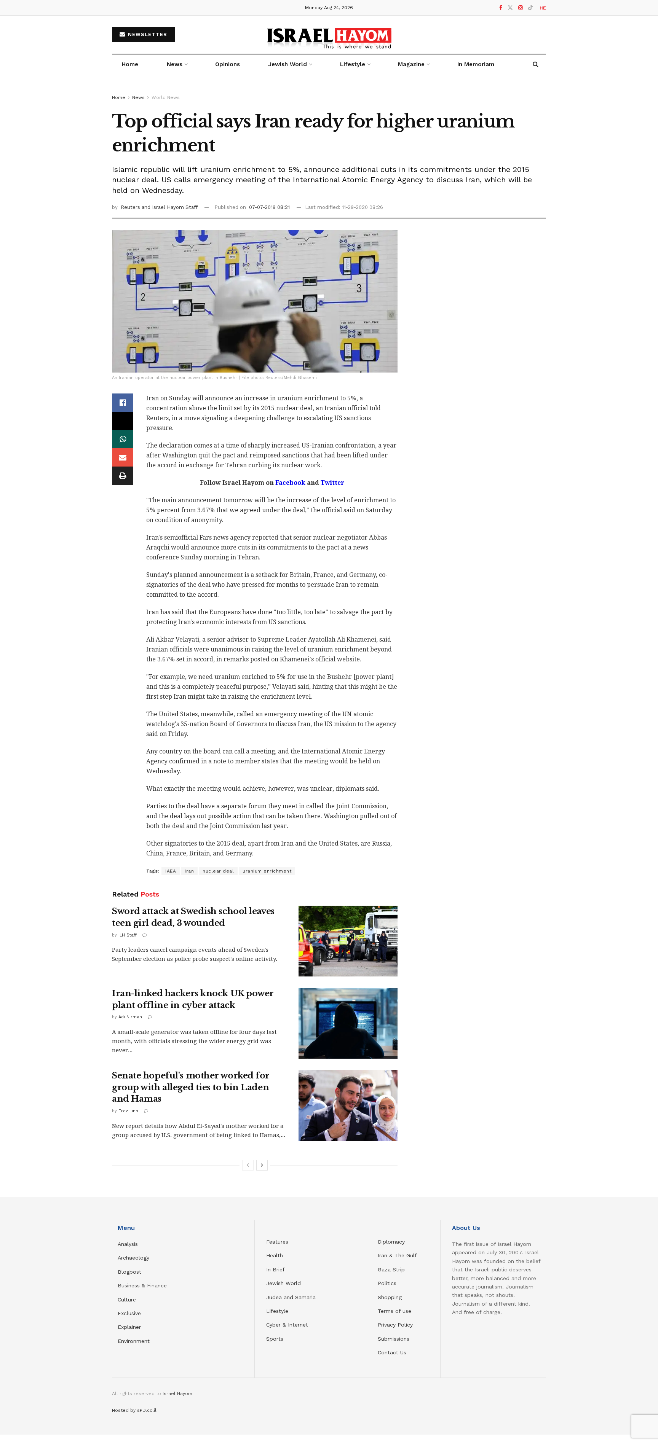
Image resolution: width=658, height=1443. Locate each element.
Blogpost (129, 1272)
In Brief (275, 1269)
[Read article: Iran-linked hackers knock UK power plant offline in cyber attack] (348, 1023)
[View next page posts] (262, 1165)
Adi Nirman (130, 1017)
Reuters (131, 207)
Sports (274, 1339)
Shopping (390, 1297)
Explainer (129, 1327)
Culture (127, 1299)
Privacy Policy (395, 1325)
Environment (134, 1341)
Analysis (129, 1244)
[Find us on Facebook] (500, 8)
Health (274, 1255)
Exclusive (129, 1313)
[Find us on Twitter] (510, 8)
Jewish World (283, 1283)
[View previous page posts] (248, 1165)
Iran (189, 871)
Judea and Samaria (291, 1297)
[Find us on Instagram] (520, 8)
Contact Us (392, 1352)
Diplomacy (392, 1242)
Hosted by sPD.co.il (134, 1410)
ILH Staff (127, 935)
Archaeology (133, 1258)
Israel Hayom (177, 1393)
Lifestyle (277, 1311)
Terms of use (394, 1311)
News (174, 64)
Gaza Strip (391, 1269)
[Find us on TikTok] (530, 8)
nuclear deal (218, 871)
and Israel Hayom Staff (170, 207)
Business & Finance (142, 1285)
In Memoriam (475, 64)
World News (166, 97)
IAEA (170, 871)
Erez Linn (128, 1111)
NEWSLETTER (146, 34)
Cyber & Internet (287, 1325)
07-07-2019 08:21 (269, 207)
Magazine (411, 64)
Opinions (227, 64)
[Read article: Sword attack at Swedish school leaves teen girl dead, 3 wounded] (348, 941)
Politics (387, 1283)
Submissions (393, 1339)
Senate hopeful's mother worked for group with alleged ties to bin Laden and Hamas (191, 1087)
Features (277, 1242)
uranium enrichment (267, 871)
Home (130, 64)
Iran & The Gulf (397, 1255)
